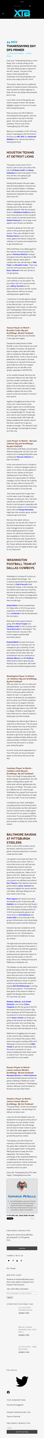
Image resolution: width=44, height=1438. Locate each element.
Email (8, 1240)
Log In (22, 1)
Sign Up (9, 1297)
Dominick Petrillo (16, 53)
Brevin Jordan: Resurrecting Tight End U (28, 1329)
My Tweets (11, 1268)
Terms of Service (13, 1416)
